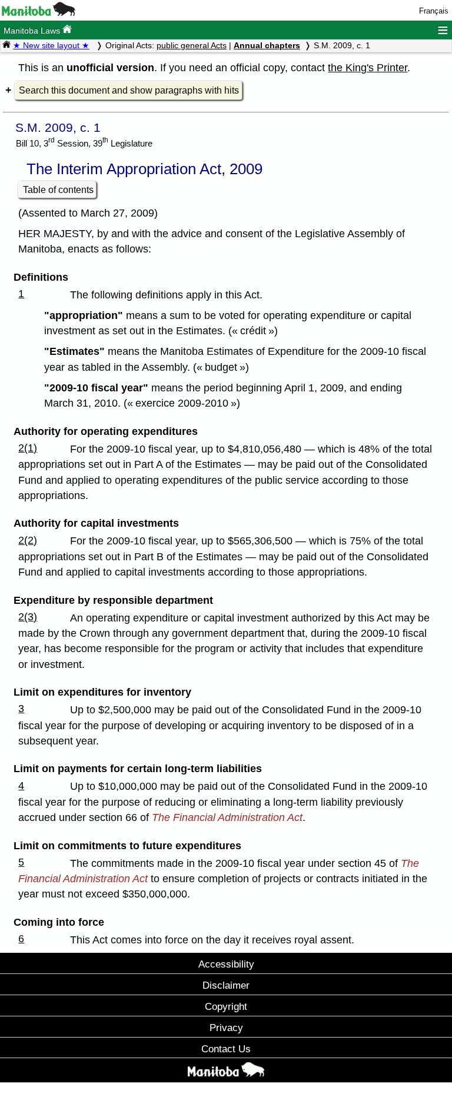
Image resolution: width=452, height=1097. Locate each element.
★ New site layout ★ (51, 45)
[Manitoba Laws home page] (6, 45)
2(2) (27, 540)
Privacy (226, 1027)
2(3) (27, 617)
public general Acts (192, 45)
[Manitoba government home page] (38, 13)
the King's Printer (367, 68)
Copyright (226, 1006)
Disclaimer (226, 985)
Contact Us (226, 1049)
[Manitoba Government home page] (226, 1071)
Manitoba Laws (33, 30)
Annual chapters (267, 45)
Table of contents (58, 190)
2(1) (27, 448)
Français (433, 10)
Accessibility (226, 964)
